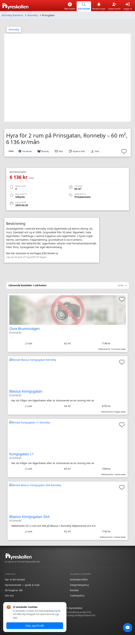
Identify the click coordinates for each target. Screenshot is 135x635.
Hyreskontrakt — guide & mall (22, 585)
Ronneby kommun (12, 15)
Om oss (9, 595)
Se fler (121, 285)
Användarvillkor (79, 579)
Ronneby (32, 15)
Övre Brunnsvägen (24, 328)
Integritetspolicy (79, 585)
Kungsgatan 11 (21, 453)
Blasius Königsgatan (25, 391)
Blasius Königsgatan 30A (29, 516)
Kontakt (74, 590)
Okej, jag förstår (34, 625)
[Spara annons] (124, 151)
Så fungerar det (14, 590)
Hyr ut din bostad (15, 579)
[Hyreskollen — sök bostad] (15, 6)
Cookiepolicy (77, 595)
